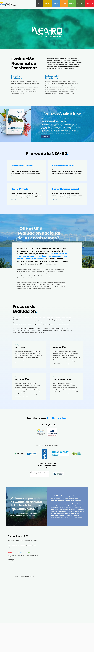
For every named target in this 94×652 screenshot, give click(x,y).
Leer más (13, 176)
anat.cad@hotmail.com (16, 515)
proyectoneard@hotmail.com (29, 513)
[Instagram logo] (27, 536)
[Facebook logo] (24, 536)
